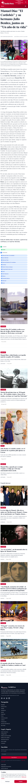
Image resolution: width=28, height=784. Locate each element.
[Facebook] (1, 698)
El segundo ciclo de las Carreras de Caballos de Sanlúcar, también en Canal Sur (13, 665)
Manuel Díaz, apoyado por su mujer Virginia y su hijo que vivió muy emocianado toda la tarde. (12, 469)
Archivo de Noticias (5, 723)
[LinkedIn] (9, 698)
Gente (2, 712)
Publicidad (3, 764)
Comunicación (4, 718)
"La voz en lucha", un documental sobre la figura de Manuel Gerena (14, 550)
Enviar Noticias (4, 768)
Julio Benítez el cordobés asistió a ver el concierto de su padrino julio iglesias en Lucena (13, 450)
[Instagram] (6, 698)
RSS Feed (3, 725)
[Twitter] (4, 698)
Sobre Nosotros (4, 732)
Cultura (2, 719)
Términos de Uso (5, 739)
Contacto (3, 743)
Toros (2, 716)
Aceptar (20, 781)
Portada (3, 704)
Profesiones (3, 721)
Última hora (3, 706)
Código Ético (4, 733)
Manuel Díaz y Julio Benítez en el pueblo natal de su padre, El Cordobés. (13, 356)
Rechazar (7, 781)
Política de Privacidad (6, 735)
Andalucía (3, 710)
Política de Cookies (5, 737)
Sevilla (2, 708)
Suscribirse (14, 757)
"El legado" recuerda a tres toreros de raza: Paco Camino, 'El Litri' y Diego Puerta (12, 628)
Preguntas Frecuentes (6, 766)
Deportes (3, 714)
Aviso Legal (3, 741)
